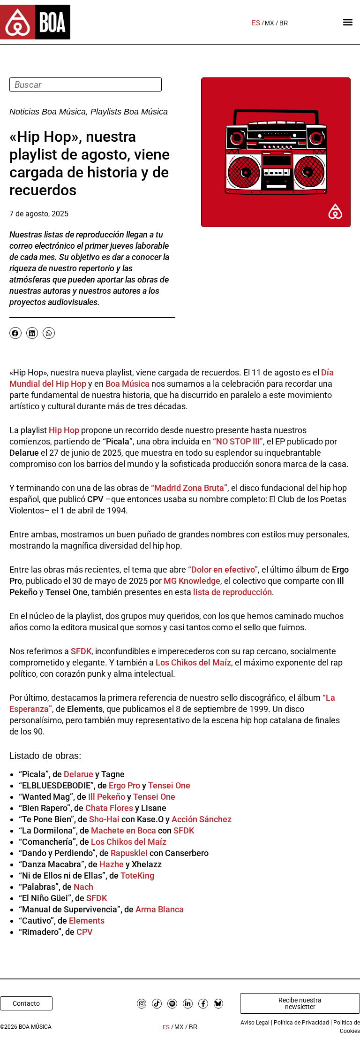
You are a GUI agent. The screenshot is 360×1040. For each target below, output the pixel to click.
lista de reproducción (231, 592)
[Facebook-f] (203, 1004)
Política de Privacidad (301, 1022)
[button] (347, 22)
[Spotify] (172, 1004)
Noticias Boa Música (47, 111)
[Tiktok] (157, 1004)
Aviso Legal (255, 1022)
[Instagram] (142, 1004)
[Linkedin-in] (188, 1004)
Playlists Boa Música (129, 111)
